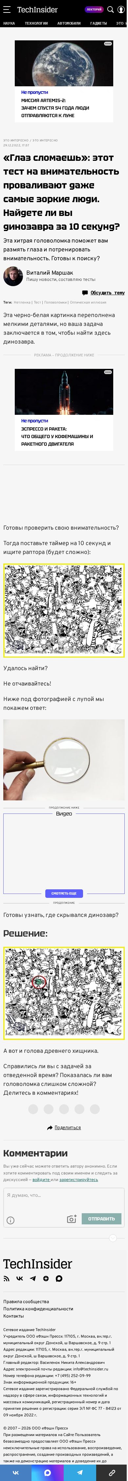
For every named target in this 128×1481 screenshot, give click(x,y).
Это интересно (16, 140)
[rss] (6, 1278)
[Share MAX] (48, 1473)
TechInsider (37, 9)
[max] (59, 1278)
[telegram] (33, 1278)
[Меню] (7, 9)
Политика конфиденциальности (38, 1309)
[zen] (46, 1278)
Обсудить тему (108, 293)
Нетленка (22, 302)
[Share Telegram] (80, 1473)
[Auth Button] (121, 9)
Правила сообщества (26, 1302)
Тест (37, 302)
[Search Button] (110, 9)
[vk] (19, 1278)
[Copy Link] (112, 1473)
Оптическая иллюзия (88, 302)
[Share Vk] (16, 1473)
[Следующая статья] (64, 1238)
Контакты (13, 1316)
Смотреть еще (64, 893)
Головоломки (55, 302)
